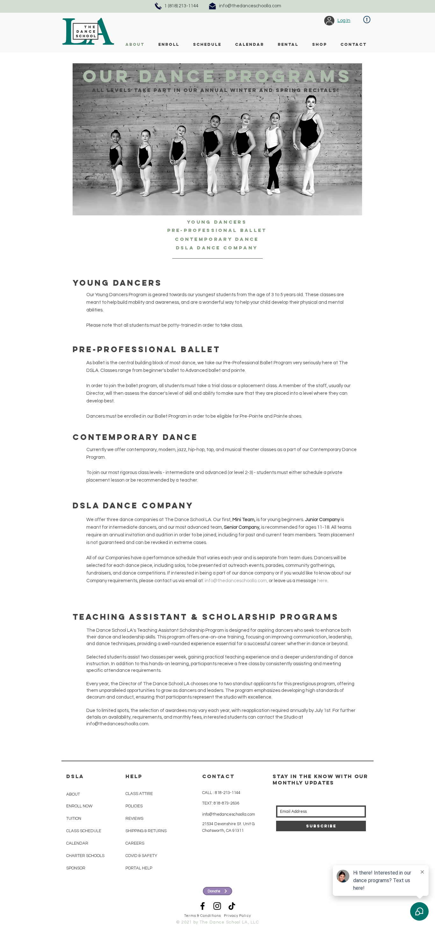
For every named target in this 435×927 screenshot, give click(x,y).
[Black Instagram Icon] (217, 906)
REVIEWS (134, 818)
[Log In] (329, 20)
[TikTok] (232, 906)
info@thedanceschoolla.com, (236, 580)
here (322, 580)
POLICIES (134, 806)
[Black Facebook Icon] (202, 906)
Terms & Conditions (202, 915)
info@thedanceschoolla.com (250, 5)
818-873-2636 (226, 803)
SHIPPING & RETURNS (146, 831)
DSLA (75, 776)
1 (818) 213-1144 (181, 5)
